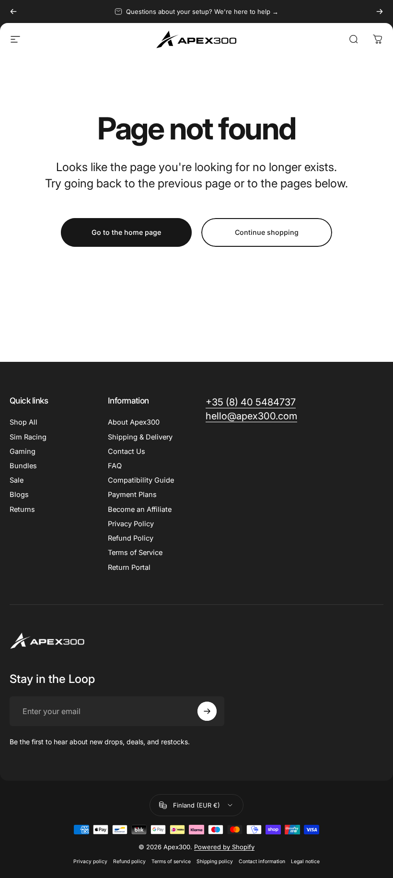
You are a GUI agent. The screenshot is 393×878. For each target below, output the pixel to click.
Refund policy (129, 861)
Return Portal (129, 567)
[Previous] (13, 11)
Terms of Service (135, 552)
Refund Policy (130, 538)
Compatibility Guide (141, 480)
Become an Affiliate (140, 509)
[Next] (379, 11)
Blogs (19, 494)
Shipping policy (214, 861)
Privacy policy (90, 861)
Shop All (23, 422)
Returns (22, 509)
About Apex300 (134, 422)
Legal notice (305, 861)
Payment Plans (132, 494)
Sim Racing (28, 437)
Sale (16, 480)
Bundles (23, 466)
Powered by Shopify (224, 847)
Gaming (22, 451)
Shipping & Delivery (140, 437)
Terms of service (171, 861)
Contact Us (126, 451)
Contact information (262, 861)
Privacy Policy (131, 524)
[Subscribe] (207, 711)
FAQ (115, 466)
